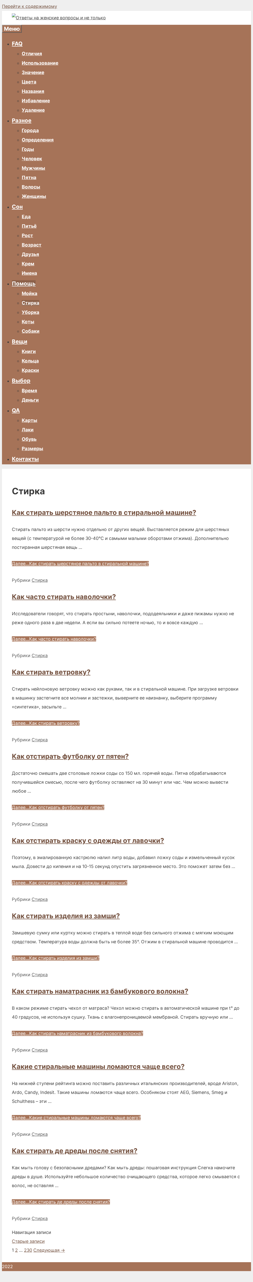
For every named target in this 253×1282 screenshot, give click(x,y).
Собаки (31, 331)
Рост (27, 235)
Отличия (32, 53)
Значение (33, 72)
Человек (32, 159)
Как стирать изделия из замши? (66, 916)
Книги (29, 351)
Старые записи (28, 1241)
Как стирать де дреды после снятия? (74, 1151)
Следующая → (49, 1250)
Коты (28, 322)
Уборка (30, 312)
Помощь (24, 283)
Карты (29, 420)
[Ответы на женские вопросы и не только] (59, 17)
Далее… (80, 563)
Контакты (25, 459)
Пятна (29, 177)
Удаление (33, 110)
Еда (26, 217)
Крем (28, 264)
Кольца (30, 361)
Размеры (32, 448)
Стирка (30, 303)
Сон (17, 206)
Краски (30, 370)
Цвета (29, 82)
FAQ (17, 43)
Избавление (36, 101)
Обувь (29, 439)
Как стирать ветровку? (51, 672)
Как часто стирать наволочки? (64, 597)
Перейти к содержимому (29, 6)
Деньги (30, 400)
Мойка (29, 293)
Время (29, 390)
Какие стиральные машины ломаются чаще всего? (98, 1066)
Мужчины (33, 168)
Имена (29, 273)
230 (28, 1250)
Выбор (21, 380)
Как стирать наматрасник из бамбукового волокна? (100, 991)
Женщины (34, 196)
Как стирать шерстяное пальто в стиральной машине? (104, 512)
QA (16, 410)
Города (30, 130)
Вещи (19, 341)
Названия (33, 91)
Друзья (30, 254)
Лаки (28, 430)
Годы (28, 149)
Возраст (32, 245)
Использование (40, 63)
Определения (38, 140)
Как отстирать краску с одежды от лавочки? (88, 840)
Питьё (29, 226)
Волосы (31, 187)
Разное (21, 120)
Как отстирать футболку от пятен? (70, 756)
